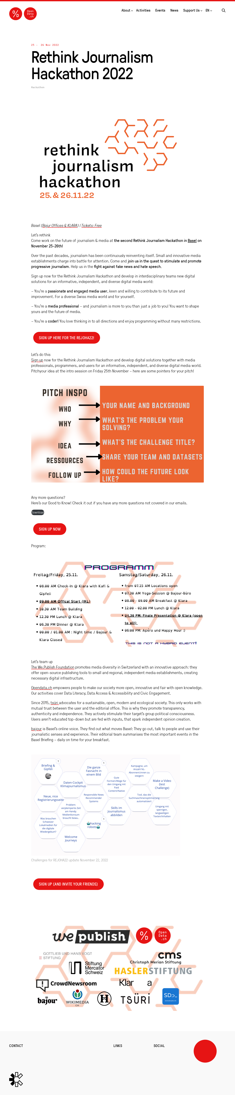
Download (37, 512)
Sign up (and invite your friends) (68, 883)
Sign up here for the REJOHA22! (66, 337)
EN (207, 10)
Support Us (191, 10)
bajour (36, 728)
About (126, 10)
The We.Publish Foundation (52, 667)
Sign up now (50, 529)
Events (160, 10)
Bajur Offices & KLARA (59, 225)
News (174, 10)
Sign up (37, 360)
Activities (143, 10)
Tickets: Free (92, 225)
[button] (223, 10)
